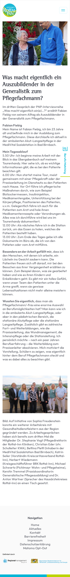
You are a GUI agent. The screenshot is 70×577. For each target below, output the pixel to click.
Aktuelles (35, 529)
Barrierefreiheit (35, 536)
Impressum (35, 540)
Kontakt (35, 533)
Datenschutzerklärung (35, 544)
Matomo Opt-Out (35, 548)
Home (35, 525)
